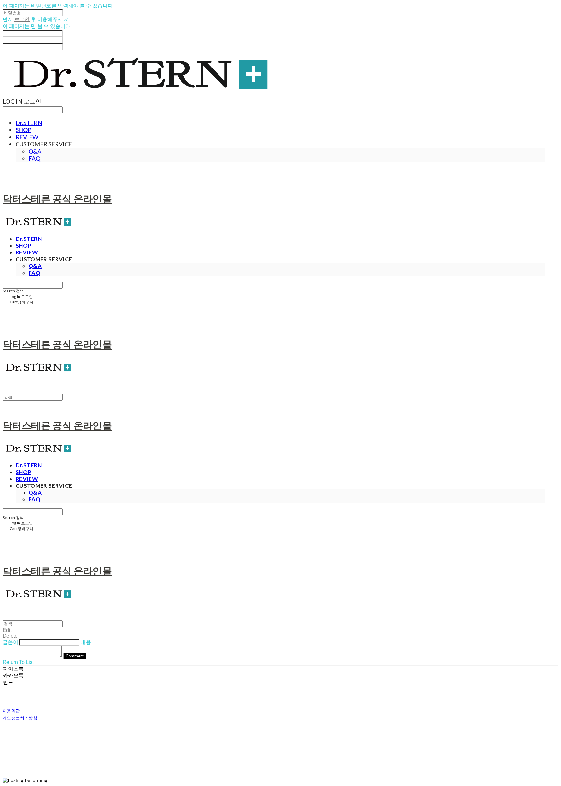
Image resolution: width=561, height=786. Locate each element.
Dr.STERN (29, 122)
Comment (75, 656)
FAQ (34, 158)
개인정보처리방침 (20, 717)
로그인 (22, 19)
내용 (86, 642)
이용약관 (11, 710)
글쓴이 (10, 642)
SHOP (23, 129)
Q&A (35, 151)
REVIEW (27, 137)
